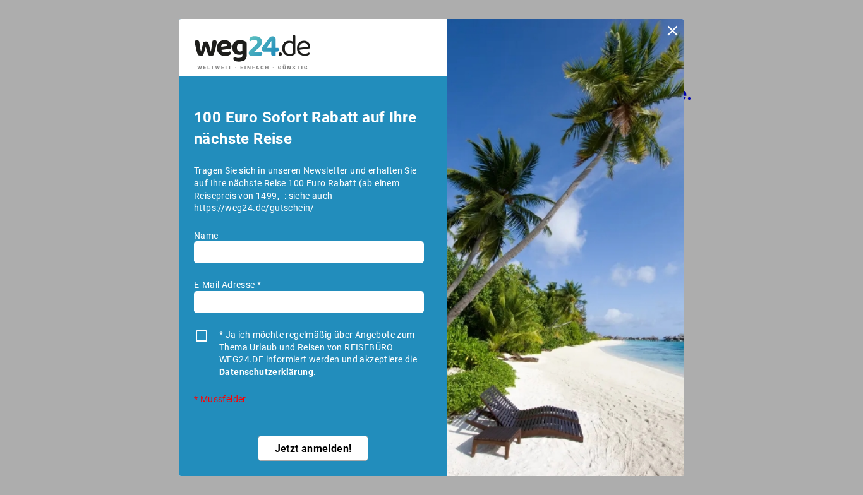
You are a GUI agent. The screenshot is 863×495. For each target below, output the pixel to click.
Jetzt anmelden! (313, 448)
